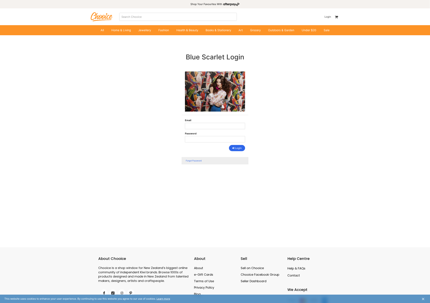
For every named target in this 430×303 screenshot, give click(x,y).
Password (191, 133)
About (198, 268)
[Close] (423, 298)
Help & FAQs (296, 268)
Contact (293, 275)
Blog (197, 294)
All (102, 30)
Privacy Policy (204, 287)
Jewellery (144, 30)
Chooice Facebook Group (260, 274)
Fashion (163, 30)
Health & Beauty (187, 30)
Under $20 (309, 30)
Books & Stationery (218, 30)
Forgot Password (194, 160)
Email (188, 120)
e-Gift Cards (203, 274)
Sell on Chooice (252, 268)
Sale (327, 30)
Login (328, 16)
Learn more (163, 298)
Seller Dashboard (253, 281)
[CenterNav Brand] (101, 16)
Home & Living (121, 30)
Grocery (255, 30)
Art (241, 30)
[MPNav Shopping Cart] (336, 16)
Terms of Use (204, 281)
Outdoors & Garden (281, 30)
